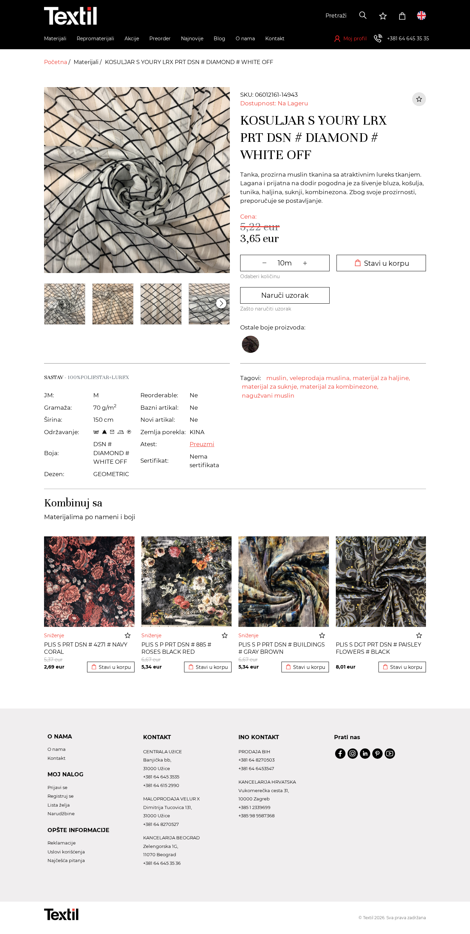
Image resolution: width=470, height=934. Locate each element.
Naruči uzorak (285, 295)
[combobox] (303, 16)
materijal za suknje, (270, 386)
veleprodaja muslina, (320, 378)
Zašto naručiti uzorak (265, 309)
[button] (221, 303)
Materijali (87, 62)
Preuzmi (202, 444)
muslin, (277, 378)
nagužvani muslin (268, 395)
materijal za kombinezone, (339, 386)
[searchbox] (302, 16)
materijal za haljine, (381, 378)
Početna (56, 62)
